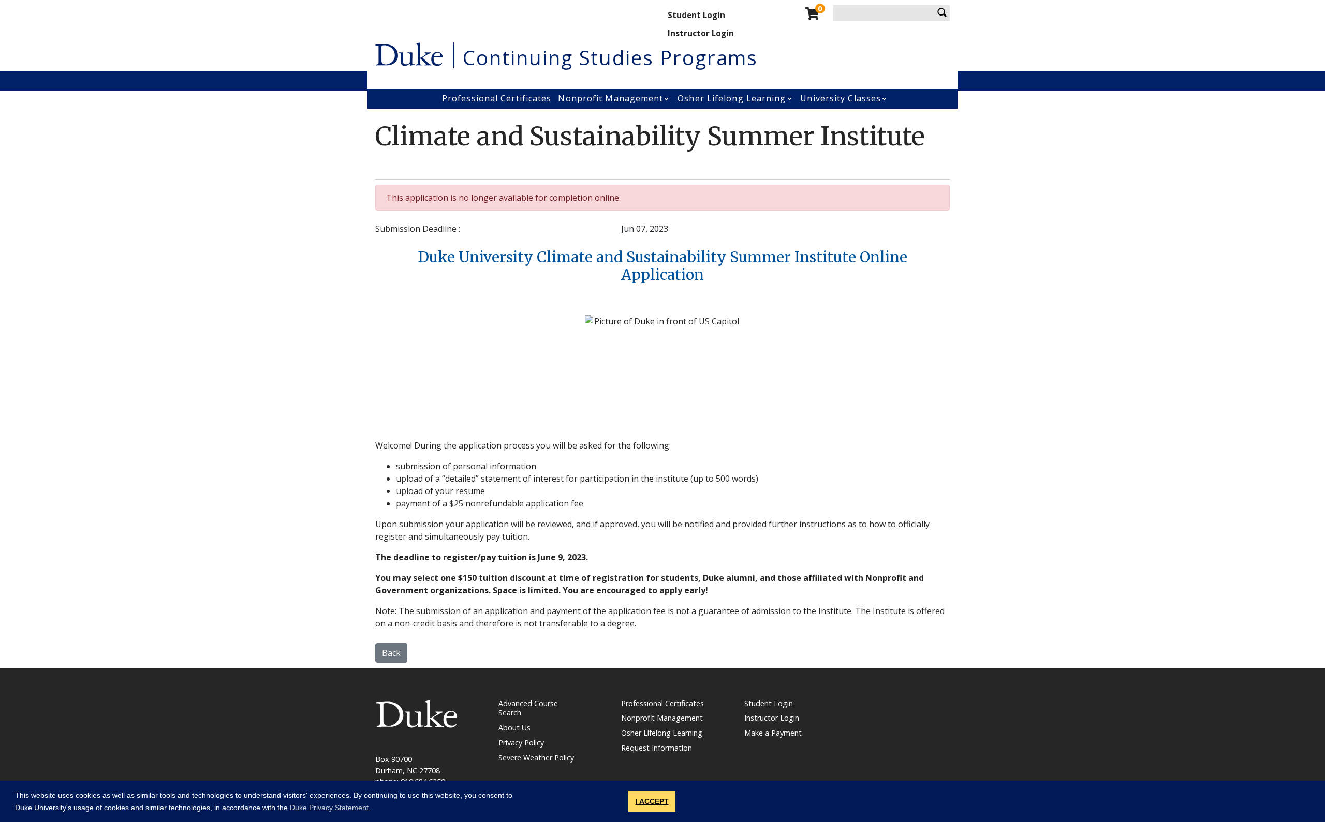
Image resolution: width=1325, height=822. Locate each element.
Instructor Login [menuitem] (701, 33)
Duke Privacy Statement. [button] (330, 807)
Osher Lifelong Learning (732, 98)
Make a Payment (773, 733)
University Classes (840, 98)
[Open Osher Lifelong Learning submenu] (790, 99)
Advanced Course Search (528, 708)
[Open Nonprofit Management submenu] (667, 99)
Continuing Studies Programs (610, 57)
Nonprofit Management (610, 98)
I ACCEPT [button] (652, 801)
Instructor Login (771, 718)
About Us (514, 728)
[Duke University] (409, 53)
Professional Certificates (497, 98)
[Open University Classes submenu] (885, 99)
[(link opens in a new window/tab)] (416, 713)
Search (942, 13)
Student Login (768, 703)
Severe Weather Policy (536, 758)
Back (391, 653)
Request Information (656, 748)
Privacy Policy (521, 743)
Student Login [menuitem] (696, 15)
